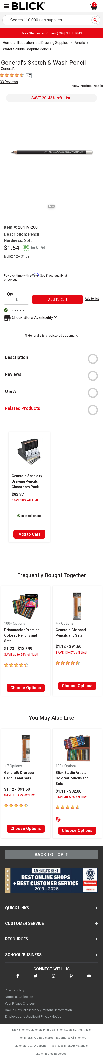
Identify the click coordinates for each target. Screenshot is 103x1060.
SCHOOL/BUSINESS (23, 954)
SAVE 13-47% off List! (71, 652)
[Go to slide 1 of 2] (50, 206)
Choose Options (25, 687)
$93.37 (18, 494)
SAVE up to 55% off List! (21, 654)
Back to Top (49, 854)
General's (8, 69)
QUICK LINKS (17, 908)
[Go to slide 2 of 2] (53, 206)
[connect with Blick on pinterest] (71, 979)
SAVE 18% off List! (25, 500)
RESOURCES (16, 939)
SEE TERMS (74, 33)
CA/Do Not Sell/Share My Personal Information (38, 1010)
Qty (10, 294)
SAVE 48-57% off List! (71, 797)
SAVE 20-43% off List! (52, 98)
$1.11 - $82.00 (69, 791)
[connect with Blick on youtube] (89, 979)
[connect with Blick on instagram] (53, 979)
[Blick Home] (29, 6)
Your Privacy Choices (20, 1003)
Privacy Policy (14, 990)
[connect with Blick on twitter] (36, 979)
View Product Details (87, 86)
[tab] (51, 357)
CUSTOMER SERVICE (24, 923)
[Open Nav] (6, 6)
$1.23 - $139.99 (18, 648)
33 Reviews (9, 82)
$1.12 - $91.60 (69, 646)
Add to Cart (29, 534)
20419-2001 (29, 227)
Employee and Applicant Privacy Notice (33, 1016)
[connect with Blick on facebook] (18, 979)
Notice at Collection (19, 997)
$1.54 (12, 247)
